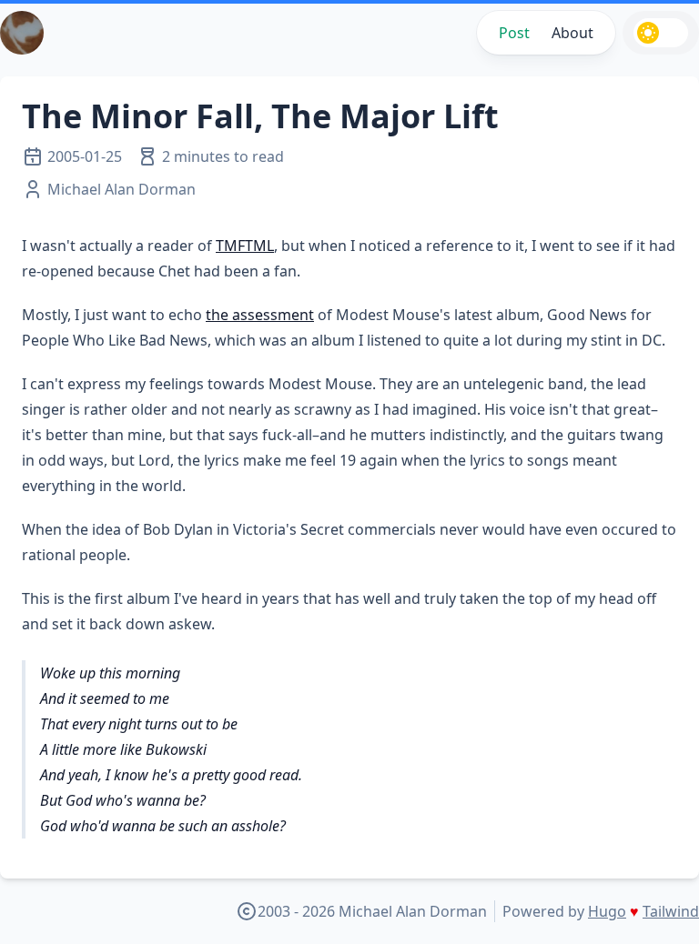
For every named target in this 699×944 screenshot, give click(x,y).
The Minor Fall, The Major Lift (260, 116)
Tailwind (671, 911)
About (572, 33)
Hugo (607, 911)
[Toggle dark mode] (661, 33)
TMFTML (245, 246)
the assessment (260, 315)
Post (514, 33)
